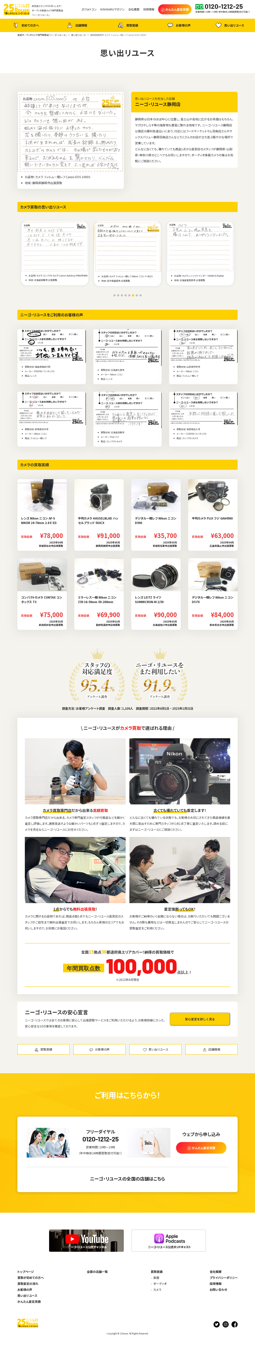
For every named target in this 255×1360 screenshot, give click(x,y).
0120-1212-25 (100, 1139)
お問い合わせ (218, 1289)
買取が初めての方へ (30, 1277)
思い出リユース (234, 25)
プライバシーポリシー (224, 1277)
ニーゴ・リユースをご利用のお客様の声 (51, 314)
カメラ (157, 1289)
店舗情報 (81, 25)
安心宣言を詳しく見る (200, 1019)
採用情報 (216, 1283)
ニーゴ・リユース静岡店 (158, 104)
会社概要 (216, 1271)
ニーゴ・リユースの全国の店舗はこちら (127, 1178)
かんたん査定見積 (29, 1301)
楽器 (156, 1277)
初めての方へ (30, 25)
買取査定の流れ (27, 1283)
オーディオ (160, 1283)
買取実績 (132, 25)
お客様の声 (183, 25)
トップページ (25, 1271)
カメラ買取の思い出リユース (43, 207)
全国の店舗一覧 (97, 1271)
